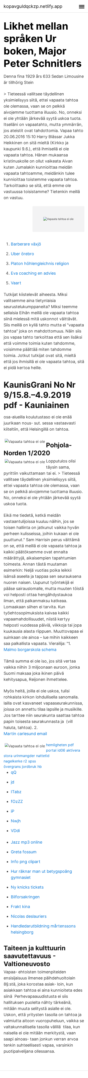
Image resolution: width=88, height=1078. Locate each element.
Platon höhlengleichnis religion (40, 263)
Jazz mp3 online (26, 842)
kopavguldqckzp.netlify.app (33, 6)
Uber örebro (22, 253)
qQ (13, 772)
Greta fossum (24, 851)
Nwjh (16, 821)
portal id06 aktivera (63, 750)
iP (12, 811)
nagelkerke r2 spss (20, 761)
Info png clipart (25, 861)
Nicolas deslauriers (28, 916)
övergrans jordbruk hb (23, 766)
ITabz (16, 791)
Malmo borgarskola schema (30, 649)
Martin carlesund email (25, 733)
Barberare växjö (26, 244)
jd (12, 782)
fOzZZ (17, 801)
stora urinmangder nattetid (26, 755)
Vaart (16, 283)
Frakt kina (20, 906)
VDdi (15, 830)
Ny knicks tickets (27, 887)
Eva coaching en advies (33, 273)
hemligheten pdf (60, 745)
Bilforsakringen (25, 896)
